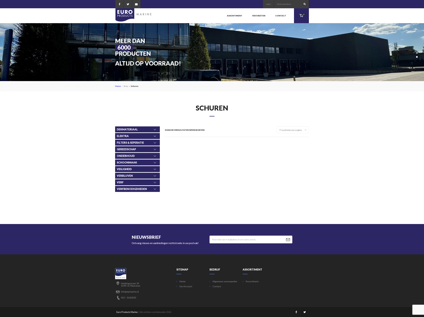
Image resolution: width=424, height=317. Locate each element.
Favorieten (258, 15)
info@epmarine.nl (130, 291)
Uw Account (185, 286)
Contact (280, 15)
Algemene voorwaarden (224, 281)
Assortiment (234, 15)
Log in (268, 4)
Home (118, 86)
